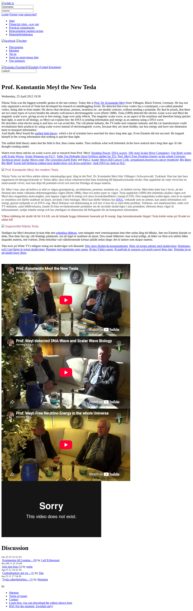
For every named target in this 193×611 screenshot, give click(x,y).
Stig (41, 573)
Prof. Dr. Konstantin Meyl (109, 102)
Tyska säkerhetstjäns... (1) (17, 579)
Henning (43, 579)
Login (5, 14)
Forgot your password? (23, 14)
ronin (29, 566)
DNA (119, 199)
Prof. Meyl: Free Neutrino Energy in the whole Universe (151, 156)
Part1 (61, 159)
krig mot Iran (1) (12, 566)
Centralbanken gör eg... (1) (18, 573)
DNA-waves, (120, 152)
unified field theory (46, 133)
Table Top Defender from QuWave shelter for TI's (86, 156)
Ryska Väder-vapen (101, 249)
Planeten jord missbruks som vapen (67, 249)
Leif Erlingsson (50, 560)
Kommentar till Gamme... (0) (19, 560)
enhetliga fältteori (66, 232)
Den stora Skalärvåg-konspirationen (106, 246)
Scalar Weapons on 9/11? (40, 156)
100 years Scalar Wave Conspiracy (149, 152)
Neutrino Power (100, 152)
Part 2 (86, 159)
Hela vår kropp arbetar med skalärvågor (152, 246)
